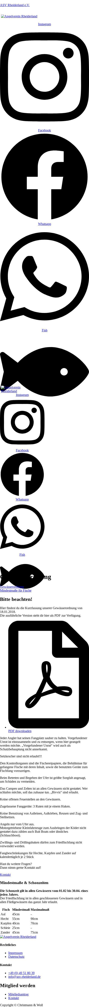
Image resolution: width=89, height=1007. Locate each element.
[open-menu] (41, 20)
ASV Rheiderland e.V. (15, 5)
